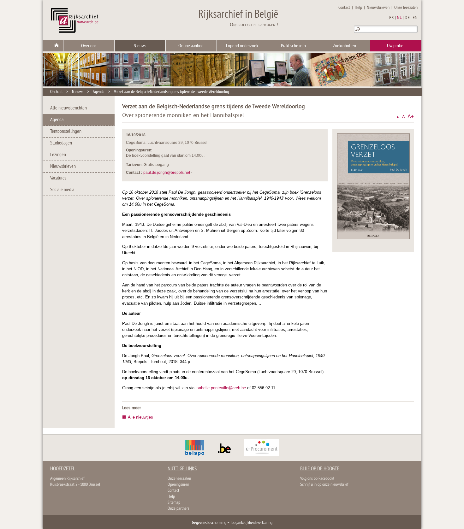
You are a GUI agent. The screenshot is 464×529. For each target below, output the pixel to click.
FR (391, 18)
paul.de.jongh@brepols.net (166, 172)
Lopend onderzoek (242, 46)
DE (407, 18)
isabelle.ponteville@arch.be (221, 387)
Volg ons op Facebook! (317, 479)
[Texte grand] (410, 116)
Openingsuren (178, 485)
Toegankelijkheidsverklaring (251, 523)
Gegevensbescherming (209, 523)
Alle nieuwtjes (140, 417)
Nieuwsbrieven (378, 8)
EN (415, 18)
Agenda (98, 92)
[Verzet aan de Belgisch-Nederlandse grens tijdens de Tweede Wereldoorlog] (373, 237)
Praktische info (293, 46)
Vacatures (58, 178)
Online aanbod (191, 46)
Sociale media (62, 190)
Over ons (88, 46)
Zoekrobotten (344, 46)
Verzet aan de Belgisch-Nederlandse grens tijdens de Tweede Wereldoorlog (171, 92)
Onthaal (56, 92)
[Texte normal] (403, 116)
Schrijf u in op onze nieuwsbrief (324, 485)
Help (358, 8)
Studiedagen (61, 143)
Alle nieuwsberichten (68, 108)
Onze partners (178, 509)
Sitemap (174, 503)
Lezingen (58, 155)
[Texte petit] (398, 116)
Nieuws (140, 46)
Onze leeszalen (406, 8)
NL (399, 18)
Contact (344, 8)
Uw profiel (396, 46)
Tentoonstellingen (65, 131)
